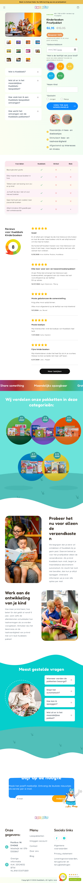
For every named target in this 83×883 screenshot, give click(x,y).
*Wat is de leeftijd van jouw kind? (62, 55)
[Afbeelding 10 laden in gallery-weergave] (18, 59)
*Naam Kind (52, 84)
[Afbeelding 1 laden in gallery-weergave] (9, 42)
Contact (33, 846)
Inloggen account (38, 841)
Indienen (60, 798)
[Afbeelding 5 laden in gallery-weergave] (9, 51)
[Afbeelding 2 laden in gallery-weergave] (18, 42)
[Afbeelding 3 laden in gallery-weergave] (28, 42)
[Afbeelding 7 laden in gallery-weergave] (28, 51)
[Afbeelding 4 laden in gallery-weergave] (38, 42)
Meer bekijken (55, 371)
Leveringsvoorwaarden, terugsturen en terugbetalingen (66, 861)
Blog (32, 856)
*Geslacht (51, 96)
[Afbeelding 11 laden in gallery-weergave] (28, 59)
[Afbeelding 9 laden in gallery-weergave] (9, 59)
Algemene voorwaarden (61, 847)
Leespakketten (37, 836)
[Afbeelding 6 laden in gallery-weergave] (18, 51)
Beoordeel (75, 879)
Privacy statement (63, 853)
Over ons (34, 851)
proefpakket (61, 2)
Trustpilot (57, 16)
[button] (4, 7)
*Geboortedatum (54, 44)
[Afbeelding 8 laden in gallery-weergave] (38, 51)
